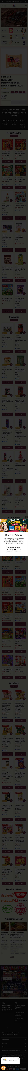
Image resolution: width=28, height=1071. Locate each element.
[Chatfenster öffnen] (3, 1068)
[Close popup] (18, 1059)
